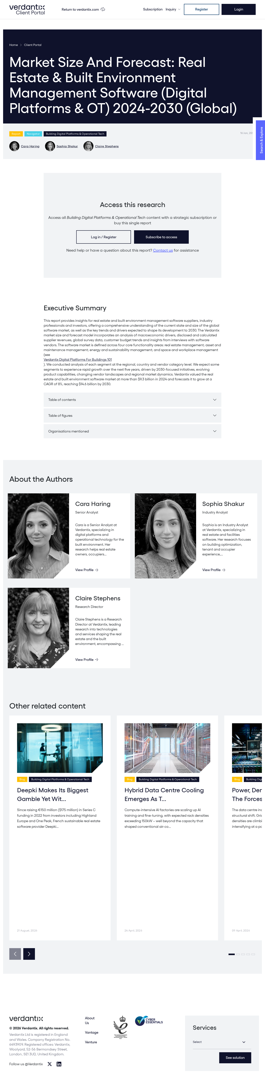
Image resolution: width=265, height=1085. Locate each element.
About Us (89, 1020)
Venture (91, 1042)
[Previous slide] (15, 954)
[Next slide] (29, 954)
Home (13, 45)
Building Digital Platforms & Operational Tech (75, 133)
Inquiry (171, 9)
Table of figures (60, 415)
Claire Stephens (107, 146)
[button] (232, 954)
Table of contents (62, 400)
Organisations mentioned (68, 431)
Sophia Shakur (67, 146)
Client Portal (33, 45)
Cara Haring (30, 146)
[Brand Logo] (27, 9)
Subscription (153, 9)
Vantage (91, 1032)
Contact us (163, 250)
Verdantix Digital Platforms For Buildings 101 (78, 359)
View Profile (84, 570)
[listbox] (222, 1042)
